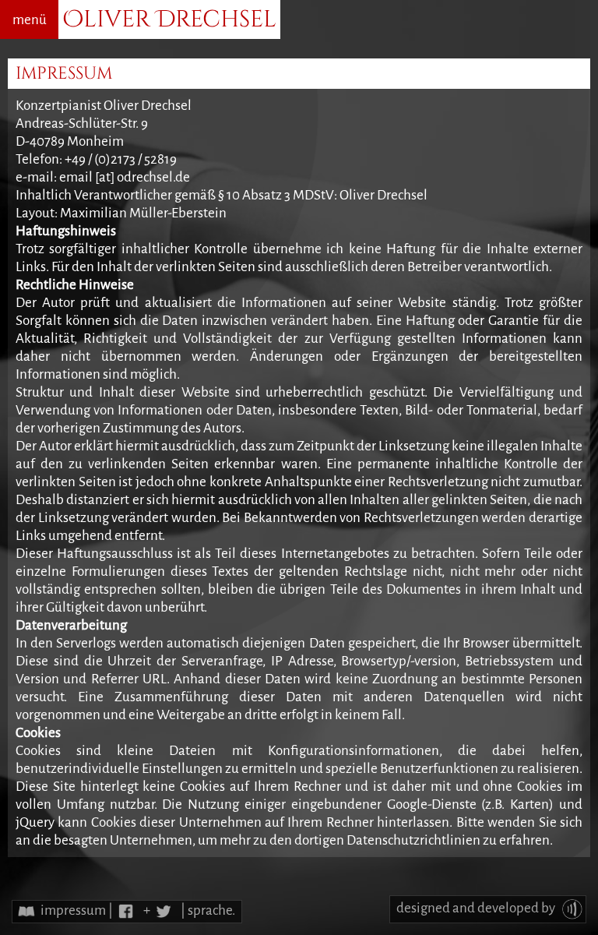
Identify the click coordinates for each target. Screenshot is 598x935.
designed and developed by (477, 908)
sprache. (211, 910)
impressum (73, 910)
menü (29, 19)
